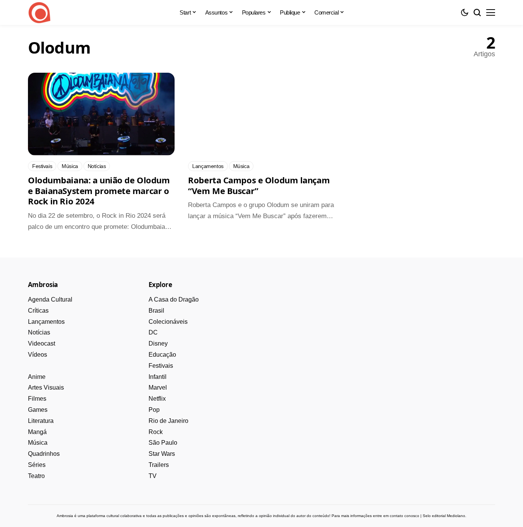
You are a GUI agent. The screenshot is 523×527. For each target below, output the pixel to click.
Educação (162, 354)
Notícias (39, 332)
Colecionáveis (168, 321)
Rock (156, 432)
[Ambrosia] (39, 12)
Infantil (158, 377)
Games (37, 409)
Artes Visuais (46, 387)
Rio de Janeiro (168, 421)
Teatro (36, 476)
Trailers (159, 465)
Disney (158, 343)
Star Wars (162, 453)
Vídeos (37, 354)
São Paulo (163, 442)
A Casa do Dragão (174, 299)
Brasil (156, 310)
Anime (37, 377)
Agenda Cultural (50, 299)
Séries (37, 465)
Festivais (161, 365)
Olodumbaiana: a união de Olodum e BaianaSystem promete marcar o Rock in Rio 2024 (99, 190)
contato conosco (404, 516)
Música (37, 442)
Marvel (158, 387)
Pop (154, 409)
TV (153, 476)
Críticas (38, 310)
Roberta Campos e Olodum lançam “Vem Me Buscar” (259, 185)
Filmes (37, 398)
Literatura (41, 421)
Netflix (157, 398)
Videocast (41, 343)
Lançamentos (46, 321)
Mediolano (456, 516)
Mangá (37, 432)
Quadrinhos (44, 453)
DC (153, 332)
